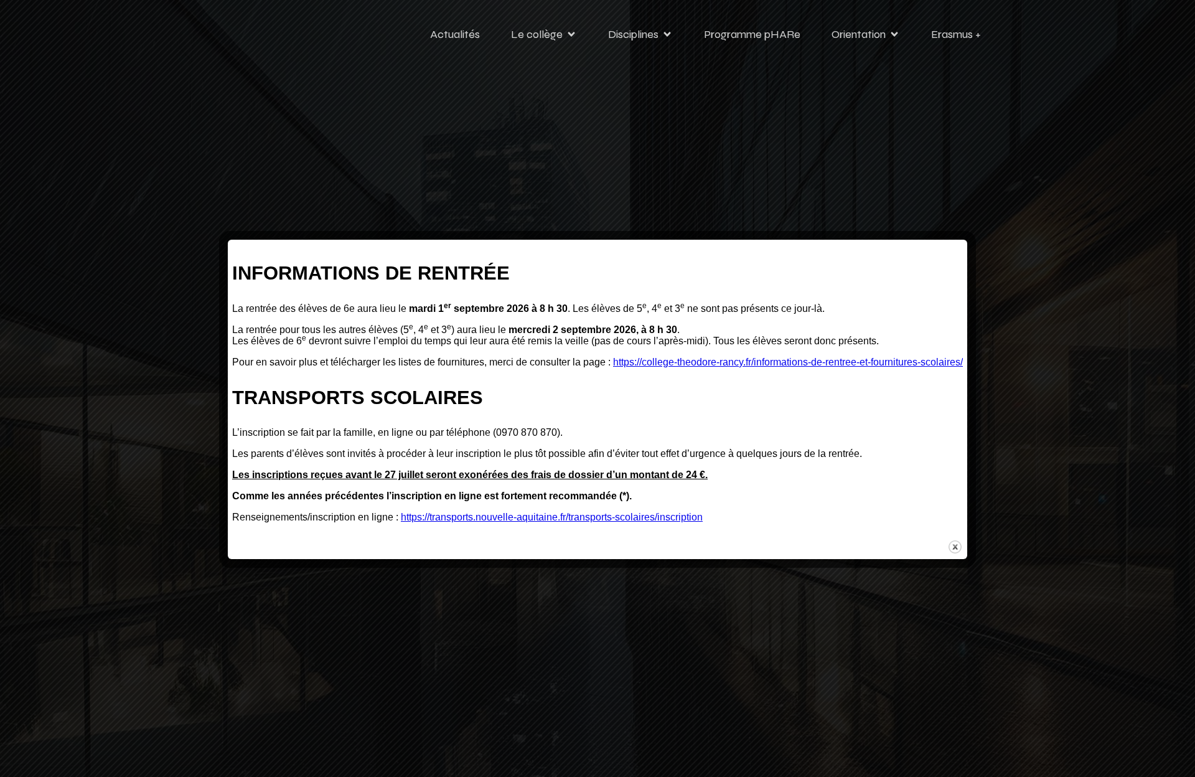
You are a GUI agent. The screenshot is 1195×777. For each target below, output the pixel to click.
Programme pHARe (752, 34)
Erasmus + (956, 34)
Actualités (455, 34)
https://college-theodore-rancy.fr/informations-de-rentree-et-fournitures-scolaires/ (788, 362)
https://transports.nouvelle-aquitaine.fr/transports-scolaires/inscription (552, 517)
